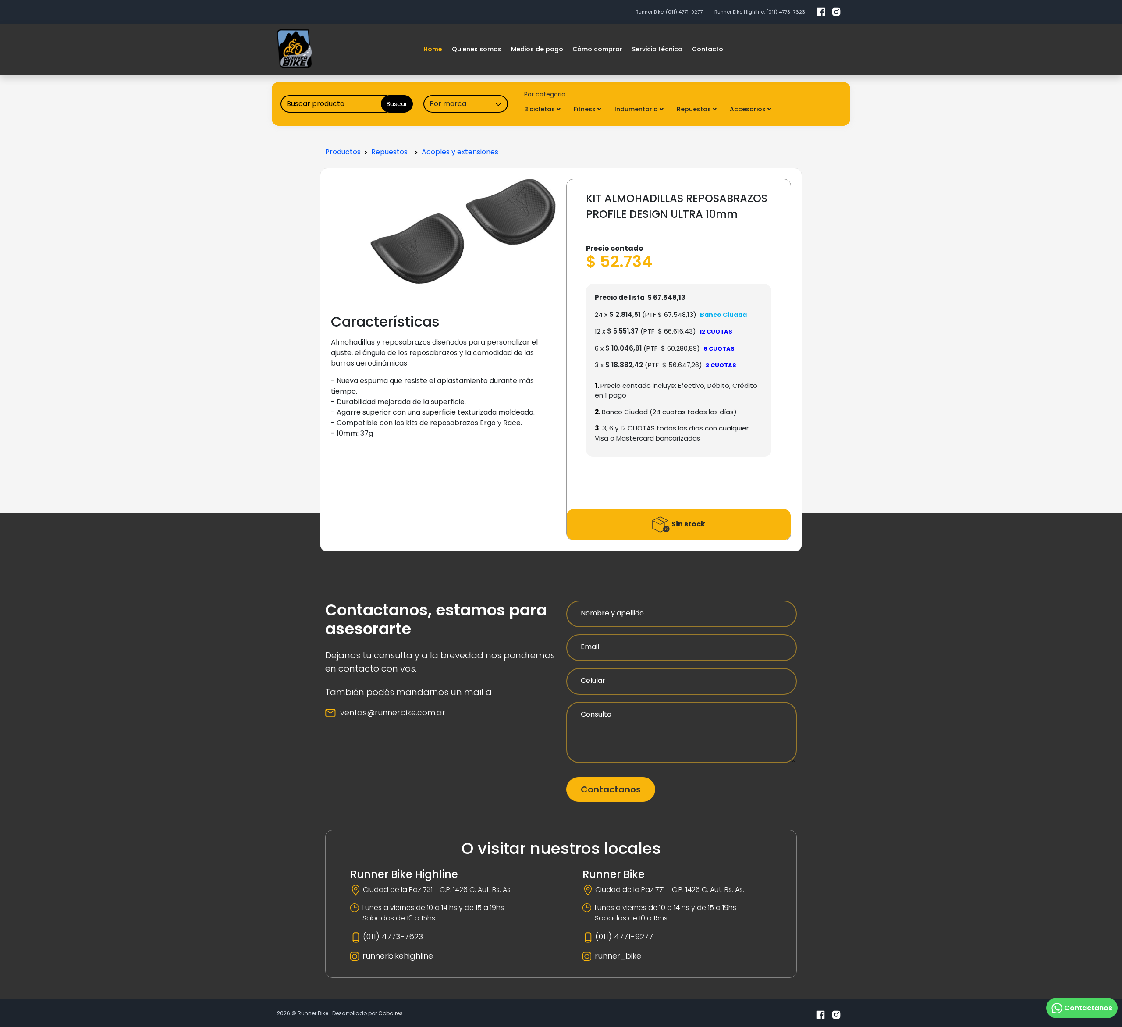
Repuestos (695, 109)
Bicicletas (540, 109)
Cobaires (390, 1013)
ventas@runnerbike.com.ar (392, 712)
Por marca (448, 104)
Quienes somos (476, 49)
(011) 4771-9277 (684, 11)
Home (432, 49)
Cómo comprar (597, 49)
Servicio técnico (657, 49)
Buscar (397, 104)
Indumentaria (637, 109)
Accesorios (748, 109)
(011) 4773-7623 (785, 11)
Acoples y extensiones (460, 152)
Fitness (585, 109)
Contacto (707, 49)
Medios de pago (537, 49)
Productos (343, 152)
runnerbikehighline (397, 955)
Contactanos (611, 789)
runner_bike (618, 955)
